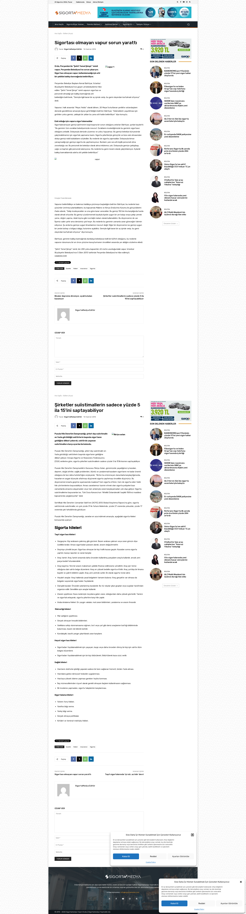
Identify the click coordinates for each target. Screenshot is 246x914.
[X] (79, 58)
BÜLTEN (167, 68)
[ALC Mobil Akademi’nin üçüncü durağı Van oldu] (156, 212)
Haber (75, 268)
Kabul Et (174, 903)
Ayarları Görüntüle (229, 903)
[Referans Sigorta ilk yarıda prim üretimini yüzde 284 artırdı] (156, 150)
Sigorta (92, 268)
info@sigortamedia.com (130, 892)
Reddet (201, 903)
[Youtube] (183, 2)
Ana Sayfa (58, 33)
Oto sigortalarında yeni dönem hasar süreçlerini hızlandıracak (175, 197)
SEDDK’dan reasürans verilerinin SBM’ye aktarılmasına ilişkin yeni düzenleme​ (175, 104)
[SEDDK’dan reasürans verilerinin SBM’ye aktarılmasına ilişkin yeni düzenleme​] (156, 103)
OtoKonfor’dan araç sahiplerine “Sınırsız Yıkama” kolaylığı (173, 182)
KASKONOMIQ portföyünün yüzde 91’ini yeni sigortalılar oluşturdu (177, 73)
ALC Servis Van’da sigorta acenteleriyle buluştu (176, 120)
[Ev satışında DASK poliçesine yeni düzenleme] (156, 134)
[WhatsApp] (85, 58)
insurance (83, 268)
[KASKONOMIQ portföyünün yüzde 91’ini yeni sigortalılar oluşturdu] (156, 72)
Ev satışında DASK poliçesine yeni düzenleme (177, 135)
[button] (241, 882)
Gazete (68, 268)
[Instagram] (186, 2)
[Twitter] (177, 2)
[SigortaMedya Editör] (57, 49)
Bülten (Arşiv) (68, 33)
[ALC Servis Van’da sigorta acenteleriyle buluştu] (156, 119)
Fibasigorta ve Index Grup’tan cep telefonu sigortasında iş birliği (174, 88)
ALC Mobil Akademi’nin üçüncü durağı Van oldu (175, 213)
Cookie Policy (199, 909)
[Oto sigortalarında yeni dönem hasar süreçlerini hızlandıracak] (156, 196)
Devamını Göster (170, 223)
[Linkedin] (91, 58)
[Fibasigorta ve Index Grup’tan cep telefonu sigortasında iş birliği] (156, 87)
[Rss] (189, 2)
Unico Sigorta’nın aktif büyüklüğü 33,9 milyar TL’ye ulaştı (177, 166)
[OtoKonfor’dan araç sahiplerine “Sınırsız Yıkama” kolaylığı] (156, 181)
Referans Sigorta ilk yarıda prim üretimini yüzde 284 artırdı (177, 151)
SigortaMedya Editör (73, 49)
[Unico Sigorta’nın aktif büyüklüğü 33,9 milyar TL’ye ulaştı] (156, 165)
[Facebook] (180, 2)
